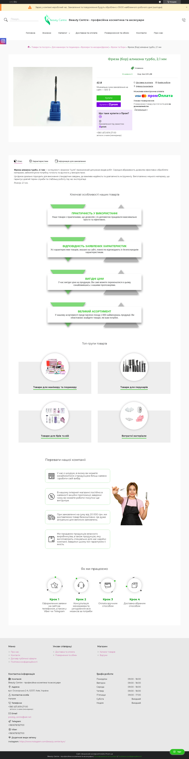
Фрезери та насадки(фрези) (95, 47)
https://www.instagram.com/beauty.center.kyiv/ (42, 741)
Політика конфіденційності (24, 662)
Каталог (62, 33)
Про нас (158, 33)
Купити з (103, 104)
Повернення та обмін (116, 33)
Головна (30, 33)
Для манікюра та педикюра (65, 47)
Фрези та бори (118, 47)
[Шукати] (6, 20)
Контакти (141, 33)
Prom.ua (109, 754)
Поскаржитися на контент (105, 756)
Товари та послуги (41, 47)
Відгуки (103, 655)
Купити (108, 98)
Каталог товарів (107, 652)
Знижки (46, 33)
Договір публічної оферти (23, 658)
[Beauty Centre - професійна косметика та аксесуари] (56, 20)
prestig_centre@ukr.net (19, 717)
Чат (179, 752)
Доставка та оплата (86, 33)
